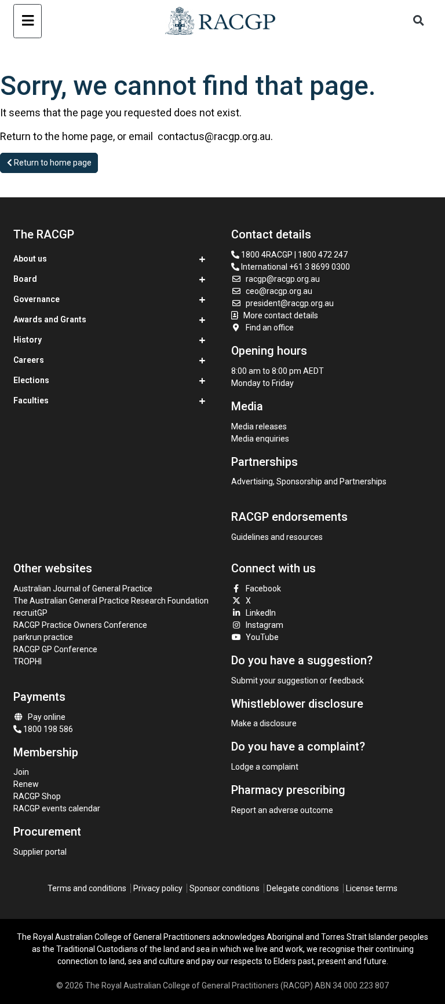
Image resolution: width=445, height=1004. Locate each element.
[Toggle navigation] (27, 21)
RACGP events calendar (56, 808)
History (27, 339)
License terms (371, 888)
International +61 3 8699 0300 (294, 266)
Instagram (264, 625)
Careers (28, 360)
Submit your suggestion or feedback (297, 680)
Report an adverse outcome (282, 810)
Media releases (259, 426)
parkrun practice (43, 637)
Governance (36, 299)
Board (25, 279)
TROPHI (27, 661)
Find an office (270, 327)
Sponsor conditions (224, 888)
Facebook (263, 588)
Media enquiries (260, 438)
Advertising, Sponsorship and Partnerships (308, 481)
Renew (26, 784)
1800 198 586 (47, 729)
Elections (31, 380)
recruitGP (30, 612)
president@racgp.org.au (290, 303)
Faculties (31, 400)
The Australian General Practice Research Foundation (111, 600)
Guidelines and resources (277, 537)
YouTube (262, 637)
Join (21, 772)
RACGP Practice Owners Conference (80, 625)
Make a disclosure (264, 723)
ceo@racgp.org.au (279, 291)
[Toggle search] (419, 21)
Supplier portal (40, 851)
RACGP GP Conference (55, 649)
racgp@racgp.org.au (283, 279)
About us (30, 258)
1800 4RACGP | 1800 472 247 (293, 254)
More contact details (280, 315)
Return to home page (52, 162)
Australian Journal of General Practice (82, 588)
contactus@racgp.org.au (214, 136)
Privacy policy (158, 888)
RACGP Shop (37, 796)
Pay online (46, 717)
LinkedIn (261, 612)
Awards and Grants (49, 319)
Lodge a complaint (264, 766)
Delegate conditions (303, 888)
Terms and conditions (87, 888)
